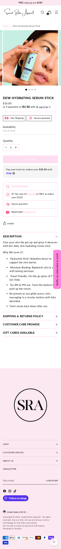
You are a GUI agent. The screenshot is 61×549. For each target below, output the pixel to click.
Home (6, 26)
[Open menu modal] (56, 12)
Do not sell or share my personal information (24, 526)
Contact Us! (30, 212)
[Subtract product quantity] (6, 147)
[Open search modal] (42, 12)
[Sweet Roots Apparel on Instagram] (10, 491)
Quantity (8, 140)
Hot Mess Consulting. (27, 523)
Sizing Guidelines (20, 186)
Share (10, 223)
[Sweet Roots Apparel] (19, 12)
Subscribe (52, 480)
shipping (31, 194)
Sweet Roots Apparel (31, 517)
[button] (30, 107)
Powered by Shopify (12, 528)
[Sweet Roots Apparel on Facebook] (5, 491)
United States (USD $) (16, 512)
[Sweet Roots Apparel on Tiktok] (15, 491)
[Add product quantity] (16, 147)
